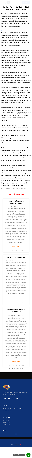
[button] (8, 2)
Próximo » (19, 368)
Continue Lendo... (16, 246)
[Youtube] (9, 398)
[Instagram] (17, 398)
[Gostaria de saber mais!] (28, 455)
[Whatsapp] (13, 398)
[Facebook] (5, 398)
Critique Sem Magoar (16, 257)
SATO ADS (17, 444)
